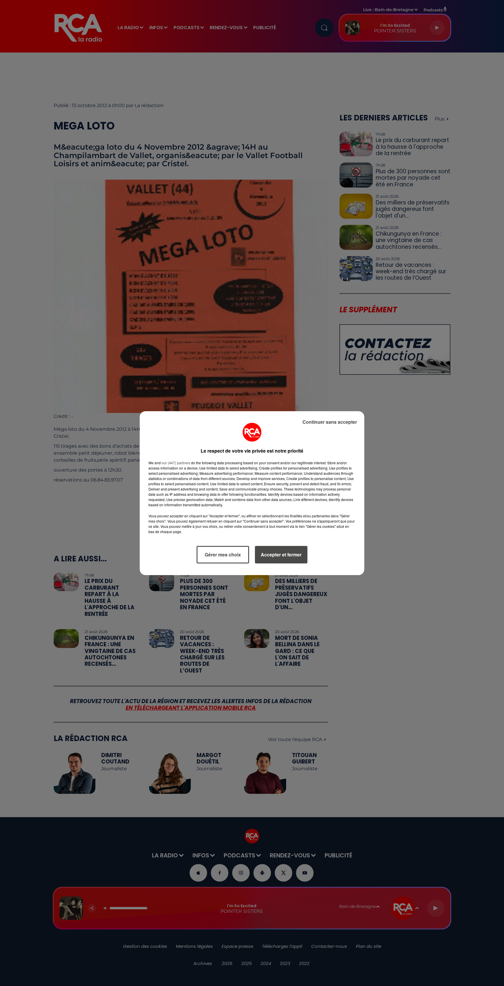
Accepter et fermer (281, 554)
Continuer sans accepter (329, 421)
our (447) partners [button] (176, 462)
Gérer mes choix (223, 554)
